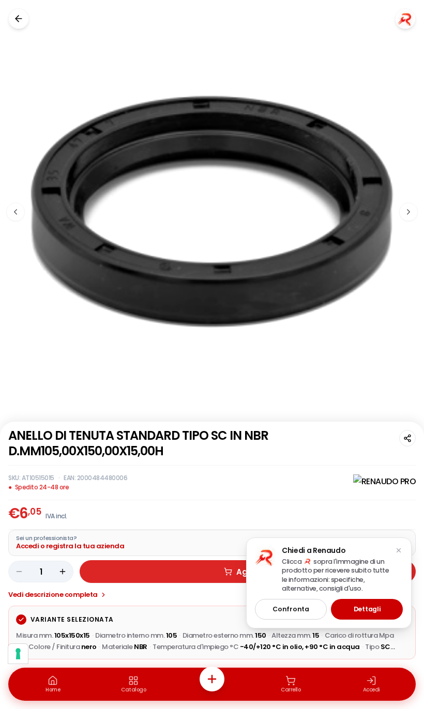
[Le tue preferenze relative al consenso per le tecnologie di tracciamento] (18, 654)
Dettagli (367, 609)
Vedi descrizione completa (53, 594)
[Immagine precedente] (15, 212)
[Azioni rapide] (212, 679)
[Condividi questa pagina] (407, 438)
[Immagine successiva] (408, 212)
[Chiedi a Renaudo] (405, 18)
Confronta (290, 609)
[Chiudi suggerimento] (398, 550)
